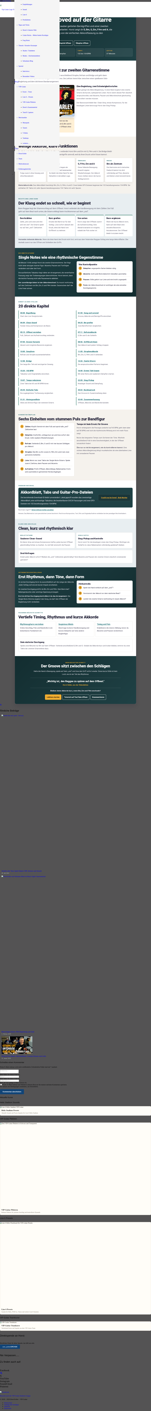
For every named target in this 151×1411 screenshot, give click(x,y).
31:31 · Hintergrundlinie (30, 399)
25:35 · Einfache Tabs (29, 390)
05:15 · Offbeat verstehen (30, 332)
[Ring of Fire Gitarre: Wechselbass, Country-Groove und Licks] (17, 1053)
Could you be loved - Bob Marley (114, 498)
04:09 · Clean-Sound (28, 323)
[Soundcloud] (4, 1392)
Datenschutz (8, 1403)
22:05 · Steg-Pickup (86, 380)
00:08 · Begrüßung (27, 313)
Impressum (7, 1408)
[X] (1, 1373)
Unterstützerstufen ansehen (43, 510)
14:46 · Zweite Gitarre (87, 361)
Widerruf (7, 1406)
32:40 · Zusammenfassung (89, 399)
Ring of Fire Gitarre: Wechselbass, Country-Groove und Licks (24, 1056)
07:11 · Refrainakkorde (87, 332)
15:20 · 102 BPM (26, 371)
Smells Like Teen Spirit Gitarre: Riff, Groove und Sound (21, 871)
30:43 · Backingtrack (86, 390)
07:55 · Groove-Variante (30, 342)
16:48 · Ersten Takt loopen (88, 371)
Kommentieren (98, 697)
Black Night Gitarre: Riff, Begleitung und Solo (18, 1032)
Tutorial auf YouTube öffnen (76, 697)
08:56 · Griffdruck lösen (87, 342)
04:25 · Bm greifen (85, 323)
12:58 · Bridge (26, 361)
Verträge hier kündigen (11, 1405)
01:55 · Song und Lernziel (88, 313)
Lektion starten (53, 697)
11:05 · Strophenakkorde (88, 351)
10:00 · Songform (27, 351)
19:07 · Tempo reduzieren (30, 380)
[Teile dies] (1, 705)
